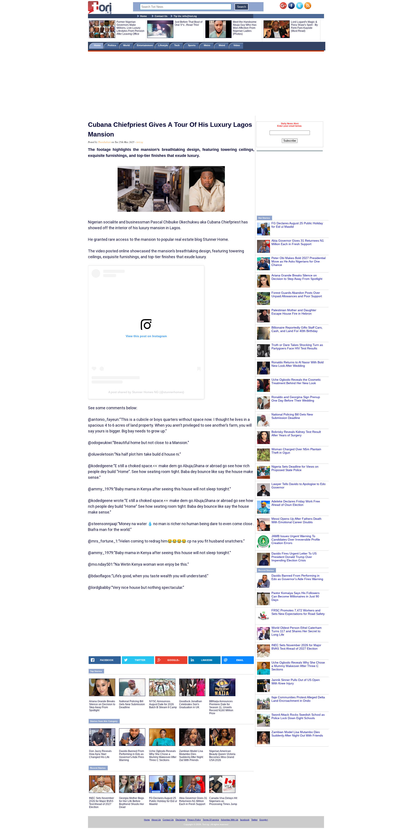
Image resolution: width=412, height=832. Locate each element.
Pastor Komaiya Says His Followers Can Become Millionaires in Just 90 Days (295, 596)
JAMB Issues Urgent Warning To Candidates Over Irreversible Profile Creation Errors (295, 539)
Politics (112, 45)
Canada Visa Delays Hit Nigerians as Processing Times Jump (223, 801)
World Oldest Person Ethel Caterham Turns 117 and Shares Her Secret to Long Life (296, 631)
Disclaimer (180, 819)
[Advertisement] (206, 84)
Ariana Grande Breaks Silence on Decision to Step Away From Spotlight (296, 277)
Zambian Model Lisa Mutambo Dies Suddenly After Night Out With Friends (297, 733)
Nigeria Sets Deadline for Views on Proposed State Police (294, 468)
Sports (192, 45)
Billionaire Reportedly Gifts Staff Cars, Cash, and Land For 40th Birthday (297, 329)
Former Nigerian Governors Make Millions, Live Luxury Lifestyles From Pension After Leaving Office (130, 27)
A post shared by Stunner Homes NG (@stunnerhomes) (146, 392)
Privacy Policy (194, 819)
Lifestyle (163, 45)
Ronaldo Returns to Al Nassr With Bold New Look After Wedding (297, 364)
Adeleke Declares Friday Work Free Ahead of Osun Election (295, 503)
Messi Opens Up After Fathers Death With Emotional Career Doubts (296, 520)
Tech (177, 45)
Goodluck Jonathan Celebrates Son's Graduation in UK (190, 704)
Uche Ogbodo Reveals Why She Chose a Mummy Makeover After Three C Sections (298, 666)
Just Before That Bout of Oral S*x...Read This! (188, 23)
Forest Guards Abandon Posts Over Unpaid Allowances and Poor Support (296, 294)
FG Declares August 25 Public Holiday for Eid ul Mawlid (163, 801)
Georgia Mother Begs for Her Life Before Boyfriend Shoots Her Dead (131, 803)
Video (237, 45)
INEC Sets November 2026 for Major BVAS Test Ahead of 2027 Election (296, 646)
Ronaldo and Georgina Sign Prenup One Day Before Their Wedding (295, 398)
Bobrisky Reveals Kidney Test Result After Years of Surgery (296, 433)
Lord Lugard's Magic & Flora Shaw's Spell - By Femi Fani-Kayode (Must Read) (304, 26)
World (127, 45)
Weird (222, 45)
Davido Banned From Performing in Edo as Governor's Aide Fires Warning (297, 577)
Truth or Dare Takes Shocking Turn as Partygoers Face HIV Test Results (297, 346)
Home (143, 16)
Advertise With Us (229, 819)
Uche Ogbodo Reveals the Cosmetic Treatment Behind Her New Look (296, 381)
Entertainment (145, 45)
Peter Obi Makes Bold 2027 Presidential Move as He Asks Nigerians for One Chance (298, 261)
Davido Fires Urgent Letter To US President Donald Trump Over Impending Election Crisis (294, 557)
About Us (156, 819)
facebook (244, 819)
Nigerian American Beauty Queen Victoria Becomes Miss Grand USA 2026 (222, 756)
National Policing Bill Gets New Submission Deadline (292, 416)
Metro (207, 45)
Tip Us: (185, 16)
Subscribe (289, 140)
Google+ (263, 819)
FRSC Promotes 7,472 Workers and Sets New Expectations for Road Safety (298, 612)
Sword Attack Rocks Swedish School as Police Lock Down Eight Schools (298, 716)
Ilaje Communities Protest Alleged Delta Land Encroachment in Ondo (298, 699)
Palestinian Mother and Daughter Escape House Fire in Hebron (293, 311)
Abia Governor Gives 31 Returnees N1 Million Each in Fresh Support (297, 242)
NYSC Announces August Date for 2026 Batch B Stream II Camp (163, 704)
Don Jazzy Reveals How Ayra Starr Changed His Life (100, 754)
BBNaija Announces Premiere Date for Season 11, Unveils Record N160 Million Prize (221, 707)
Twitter (254, 819)
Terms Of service (211, 819)
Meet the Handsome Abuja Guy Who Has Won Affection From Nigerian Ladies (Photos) (244, 27)
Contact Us (161, 16)
